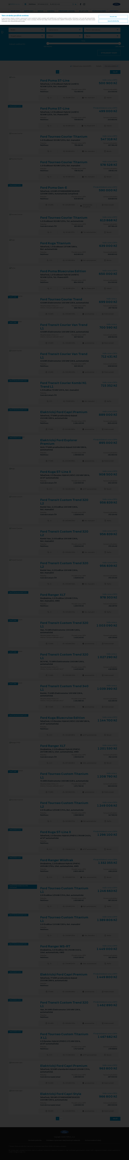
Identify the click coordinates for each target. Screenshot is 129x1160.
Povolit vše (113, 16)
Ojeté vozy (29, 11)
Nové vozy (15, 11)
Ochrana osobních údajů (93, 1140)
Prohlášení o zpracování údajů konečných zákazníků (63, 1140)
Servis (40, 11)
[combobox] (27, 30)
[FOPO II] (81, 4)
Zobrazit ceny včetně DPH (82, 66)
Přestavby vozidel (66, 11)
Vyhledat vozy (109, 53)
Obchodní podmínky (35, 1140)
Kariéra (50, 11)
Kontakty (114, 11)
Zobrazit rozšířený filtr (17, 44)
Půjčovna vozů (99, 11)
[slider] (47, 43)
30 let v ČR (83, 11)
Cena (83, 41)
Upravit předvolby (113, 21)
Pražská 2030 (44, 4)
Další (115, 72)
